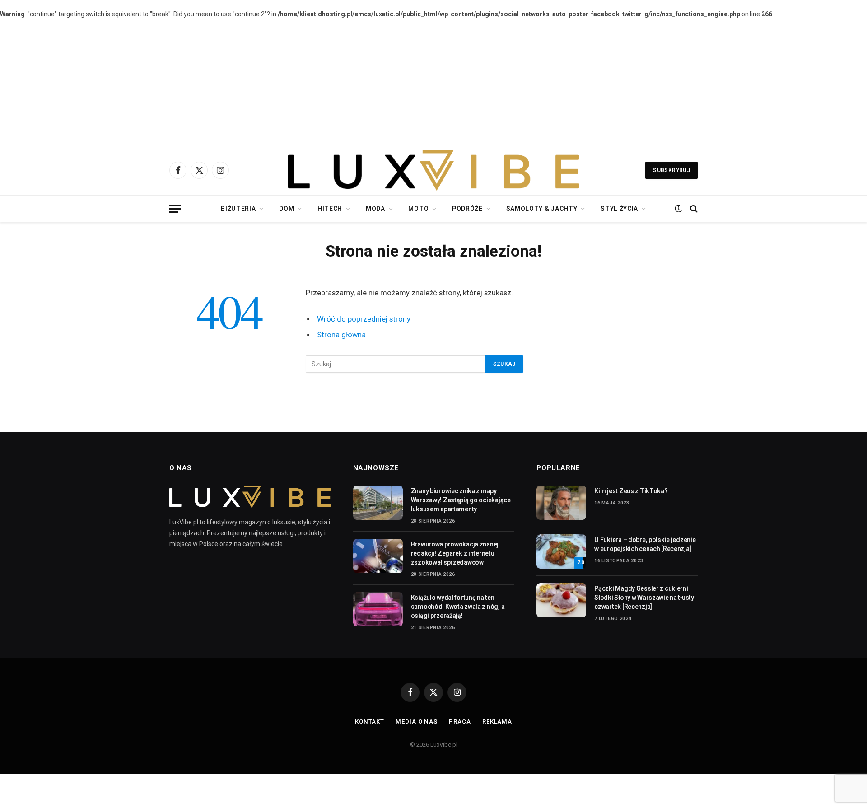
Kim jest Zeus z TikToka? (630, 491)
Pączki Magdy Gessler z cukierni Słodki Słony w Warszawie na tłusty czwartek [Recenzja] (644, 597)
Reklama (497, 721)
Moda (375, 208)
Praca (460, 721)
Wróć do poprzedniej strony (363, 319)
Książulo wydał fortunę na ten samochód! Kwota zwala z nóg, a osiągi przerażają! (458, 606)
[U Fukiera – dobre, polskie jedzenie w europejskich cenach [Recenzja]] (561, 551)
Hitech (329, 208)
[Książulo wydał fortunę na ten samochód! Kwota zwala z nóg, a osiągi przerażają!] (378, 609)
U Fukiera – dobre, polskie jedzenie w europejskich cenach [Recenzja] (644, 544)
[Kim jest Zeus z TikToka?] (561, 503)
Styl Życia (619, 208)
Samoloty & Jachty (542, 208)
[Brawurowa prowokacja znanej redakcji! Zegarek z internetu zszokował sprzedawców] (378, 556)
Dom (286, 208)
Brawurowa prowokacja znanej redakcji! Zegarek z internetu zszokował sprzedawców (455, 553)
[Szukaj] (693, 209)
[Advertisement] (433, 82)
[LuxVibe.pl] (433, 170)
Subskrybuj (671, 170)
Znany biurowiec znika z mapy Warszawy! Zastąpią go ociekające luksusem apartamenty (461, 500)
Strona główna (341, 335)
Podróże (467, 208)
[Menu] (175, 209)
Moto (418, 208)
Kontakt (369, 721)
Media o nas (417, 721)
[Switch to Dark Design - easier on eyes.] (678, 209)
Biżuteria (238, 208)
